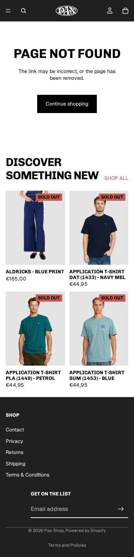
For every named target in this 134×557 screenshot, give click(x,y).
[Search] (23, 11)
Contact (15, 429)
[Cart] (125, 11)
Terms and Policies (67, 545)
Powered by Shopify (85, 530)
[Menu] (8, 11)
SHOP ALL (116, 178)
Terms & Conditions (27, 475)
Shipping (15, 463)
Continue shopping (67, 104)
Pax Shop (54, 530)
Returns (14, 452)
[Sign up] (120, 508)
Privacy (14, 441)
